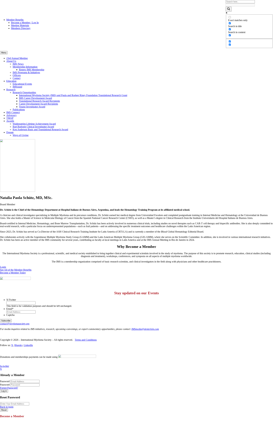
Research (10, 89)
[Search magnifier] (229, 9)
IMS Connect (13, 112)
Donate (10, 132)
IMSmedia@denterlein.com (145, 329)
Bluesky (18, 345)
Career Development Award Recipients (38, 103)
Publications (19, 109)
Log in (4, 391)
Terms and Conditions (86, 339)
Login (3, 267)
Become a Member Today (13, 272)
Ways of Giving (20, 135)
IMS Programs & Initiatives (26, 72)
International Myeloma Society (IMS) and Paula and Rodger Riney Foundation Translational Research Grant (73, 95)
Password (5, 381)
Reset (4, 410)
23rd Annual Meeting (17, 58)
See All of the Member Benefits (15, 269)
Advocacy (11, 115)
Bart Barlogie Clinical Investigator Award (33, 126)
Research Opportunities (24, 92)
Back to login (6, 406)
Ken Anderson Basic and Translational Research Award (40, 129)
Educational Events (22, 84)
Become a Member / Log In (25, 22)
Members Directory (20, 28)
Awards (10, 121)
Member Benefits (15, 19)
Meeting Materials (20, 25)
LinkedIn (28, 345)
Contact (16, 78)
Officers (17, 75)
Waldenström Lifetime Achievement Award (34, 123)
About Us (11, 61)
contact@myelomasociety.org (14, 323)
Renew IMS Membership (31, 69)
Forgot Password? (9, 387)
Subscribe (5, 320)
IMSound (17, 86)
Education (11, 81)
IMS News (18, 64)
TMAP (9, 118)
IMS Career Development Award (35, 98)
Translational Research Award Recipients (39, 101)
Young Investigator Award (32, 106)
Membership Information (25, 66)
